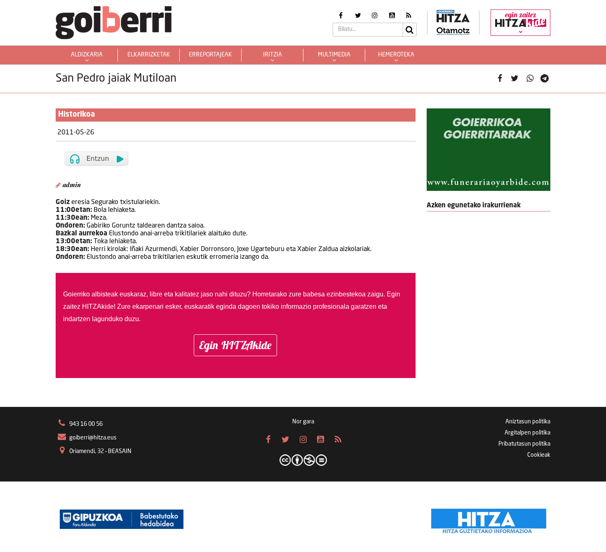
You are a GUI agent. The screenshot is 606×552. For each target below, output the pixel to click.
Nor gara (303, 422)
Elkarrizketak (148, 55)
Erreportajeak (210, 55)
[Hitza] (488, 519)
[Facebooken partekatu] (499, 79)
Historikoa (76, 114)
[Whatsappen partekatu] (530, 79)
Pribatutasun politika (524, 444)
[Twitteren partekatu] (514, 79)
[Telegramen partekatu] (544, 79)
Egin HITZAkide (235, 345)
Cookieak (538, 455)
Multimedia (334, 55)
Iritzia (272, 55)
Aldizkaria (87, 55)
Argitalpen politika (527, 433)
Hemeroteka (396, 55)
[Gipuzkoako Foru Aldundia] (121, 519)
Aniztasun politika (527, 422)
